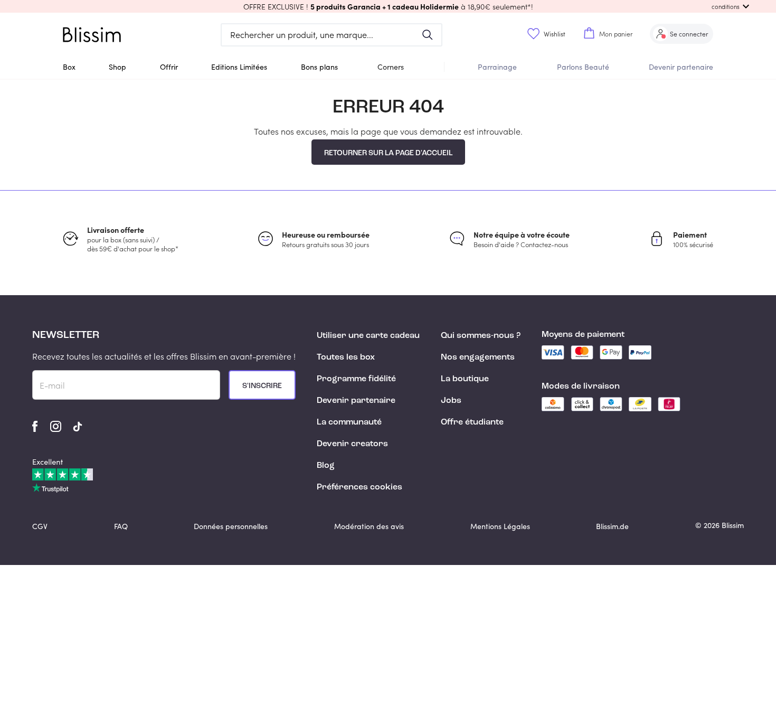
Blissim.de (612, 526)
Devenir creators (352, 444)
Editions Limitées (239, 67)
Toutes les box (346, 357)
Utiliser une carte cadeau (368, 336)
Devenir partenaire (681, 67)
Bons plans (319, 67)
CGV (40, 526)
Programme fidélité (356, 379)
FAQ (121, 526)
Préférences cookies (359, 487)
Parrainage (497, 67)
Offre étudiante (472, 422)
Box (69, 67)
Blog (326, 465)
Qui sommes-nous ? (481, 336)
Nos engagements (478, 357)
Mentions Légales (500, 526)
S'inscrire (262, 386)
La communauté (349, 422)
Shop (117, 67)
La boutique (465, 379)
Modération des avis (369, 526)
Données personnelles (231, 526)
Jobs (451, 401)
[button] (388, 6)
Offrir (169, 67)
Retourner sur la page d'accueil (388, 153)
